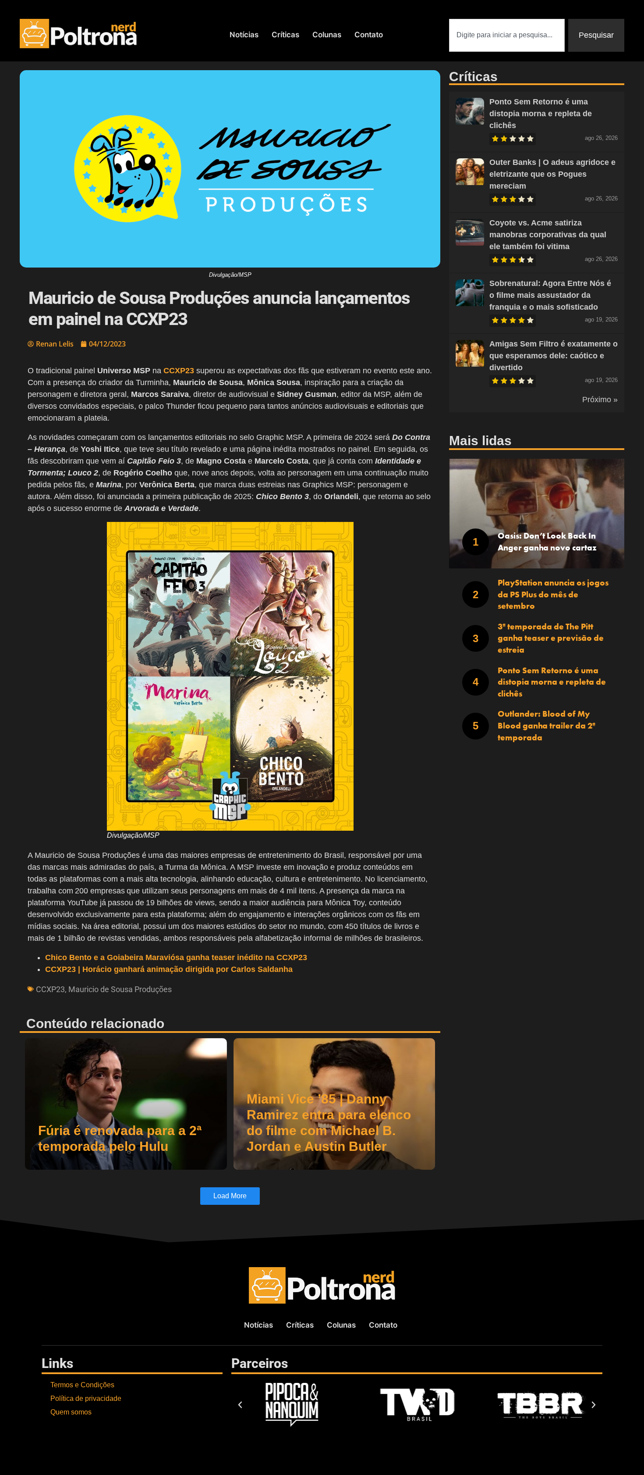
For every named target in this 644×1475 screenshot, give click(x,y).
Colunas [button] (326, 34)
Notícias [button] (244, 34)
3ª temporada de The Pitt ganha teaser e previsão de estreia (551, 638)
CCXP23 (50, 989)
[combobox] (507, 35)
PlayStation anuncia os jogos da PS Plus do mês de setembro (553, 594)
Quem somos (71, 1412)
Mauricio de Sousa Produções (120, 989)
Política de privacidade (85, 1398)
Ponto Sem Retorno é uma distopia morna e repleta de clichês (540, 113)
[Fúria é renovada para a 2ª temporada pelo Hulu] (126, 1104)
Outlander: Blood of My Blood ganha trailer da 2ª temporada (546, 725)
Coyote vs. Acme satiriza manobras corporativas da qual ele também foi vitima (547, 234)
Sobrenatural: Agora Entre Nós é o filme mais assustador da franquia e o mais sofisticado (550, 295)
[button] (240, 1404)
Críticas (285, 34)
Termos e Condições (82, 1385)
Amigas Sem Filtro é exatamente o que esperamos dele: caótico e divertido (553, 355)
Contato (368, 34)
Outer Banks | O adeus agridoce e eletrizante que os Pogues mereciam (552, 174)
